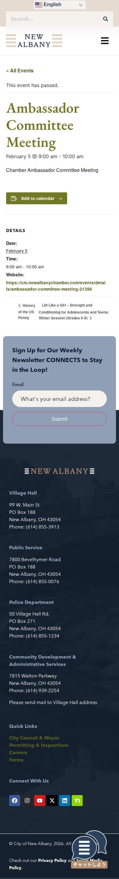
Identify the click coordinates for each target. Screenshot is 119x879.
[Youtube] (39, 800)
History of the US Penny (26, 311)
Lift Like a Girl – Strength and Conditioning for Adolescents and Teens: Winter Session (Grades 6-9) (74, 311)
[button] (104, 40)
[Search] (105, 19)
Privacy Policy (52, 860)
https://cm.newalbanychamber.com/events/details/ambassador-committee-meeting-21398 (56, 285)
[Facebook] (14, 800)
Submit (60, 419)
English (51, 4)
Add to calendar (37, 198)
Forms (16, 760)
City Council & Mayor (34, 738)
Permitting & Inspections (39, 745)
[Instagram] (27, 800)
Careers (18, 752)
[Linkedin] (64, 800)
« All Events (20, 70)
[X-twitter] (52, 800)
